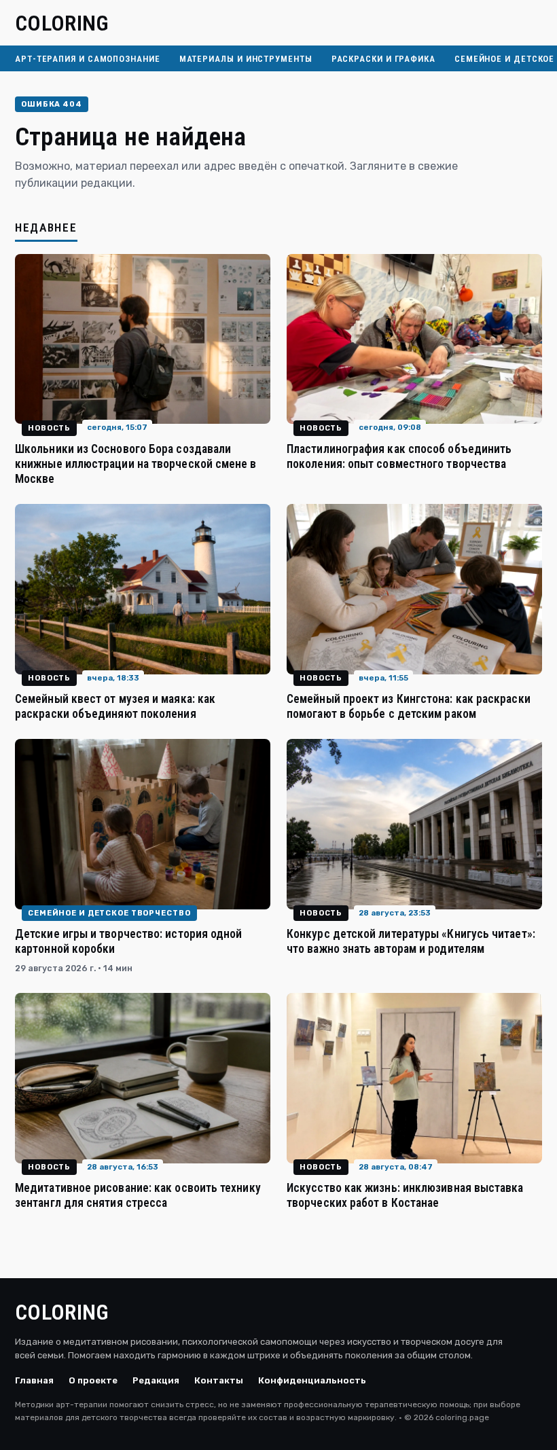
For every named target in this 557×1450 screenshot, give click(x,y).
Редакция (155, 1380)
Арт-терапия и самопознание (87, 59)
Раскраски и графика (383, 59)
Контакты (218, 1380)
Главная (34, 1380)
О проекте (93, 1380)
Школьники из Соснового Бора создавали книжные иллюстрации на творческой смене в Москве (136, 464)
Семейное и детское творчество (109, 913)
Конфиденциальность (312, 1380)
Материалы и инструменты (245, 59)
